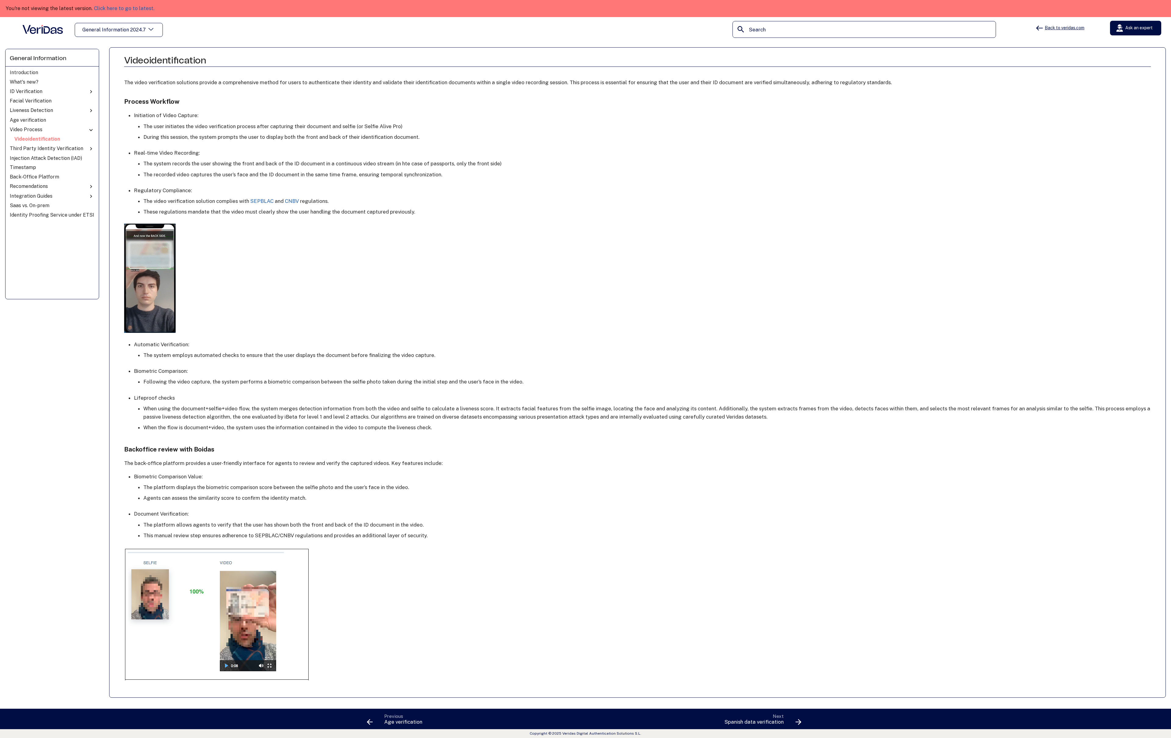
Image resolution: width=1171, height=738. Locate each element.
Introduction (24, 72)
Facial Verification (31, 101)
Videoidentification (37, 139)
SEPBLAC (262, 201)
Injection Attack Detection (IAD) (46, 158)
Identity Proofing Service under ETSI (52, 215)
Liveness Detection (31, 110)
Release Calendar (1137, 44)
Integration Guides (31, 196)
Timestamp (23, 167)
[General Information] (43, 29)
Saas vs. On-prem (29, 205)
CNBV (292, 201)
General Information (38, 58)
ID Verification (26, 91)
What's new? (24, 82)
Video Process (26, 129)
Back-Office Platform (34, 177)
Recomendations (29, 186)
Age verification (28, 120)
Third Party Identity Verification (46, 148)
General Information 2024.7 (114, 30)
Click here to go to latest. (124, 8)
